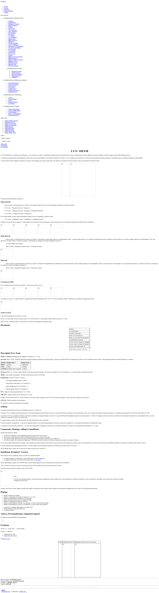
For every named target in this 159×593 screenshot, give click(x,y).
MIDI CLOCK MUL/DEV (15, 56)
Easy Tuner (11, 34)
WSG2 (10, 100)
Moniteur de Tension (13, 24)
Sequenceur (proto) (17, 71)
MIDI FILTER (9, 126)
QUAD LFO (11, 52)
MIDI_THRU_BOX (10, 132)
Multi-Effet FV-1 (16, 76)
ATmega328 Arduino (13, 109)
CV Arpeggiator (12, 37)
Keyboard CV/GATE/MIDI (15, 46)
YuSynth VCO (12, 86)
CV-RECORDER (13, 43)
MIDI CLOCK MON (10, 125)
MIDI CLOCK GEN (10, 123)
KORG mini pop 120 (14, 90)
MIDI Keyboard (12, 58)
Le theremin (11, 103)
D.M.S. (10, 97)
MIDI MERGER (9, 128)
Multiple (10, 27)
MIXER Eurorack (13, 62)
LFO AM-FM (12, 49)
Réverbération (12, 33)
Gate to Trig (11, 28)
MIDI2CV (11, 42)
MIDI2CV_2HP (12, 61)
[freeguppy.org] (5, 591)
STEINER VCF (12, 92)
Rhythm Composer (13, 65)
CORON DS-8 (12, 89)
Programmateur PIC (13, 115)
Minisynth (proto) (13, 102)
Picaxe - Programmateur (14, 113)
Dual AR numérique (17, 74)
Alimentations (12, 22)
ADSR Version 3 (12, 25)
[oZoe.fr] (3, 1)
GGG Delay (11, 87)
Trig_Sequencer (12, 30)
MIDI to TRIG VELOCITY (15, 59)
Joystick (10, 55)
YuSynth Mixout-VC (13, 83)
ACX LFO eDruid (13, 84)
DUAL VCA (11, 53)
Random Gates (12, 64)
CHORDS (14, 77)
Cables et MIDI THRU (14, 110)
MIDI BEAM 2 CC (10, 122)
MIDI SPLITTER (9, 131)
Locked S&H (11, 51)
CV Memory (11, 36)
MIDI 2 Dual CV (12, 40)
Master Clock (11, 39)
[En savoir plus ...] (23, 591)
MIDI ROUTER (9, 129)
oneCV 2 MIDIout (13, 45)
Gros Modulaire (12, 99)
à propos (10, 21)
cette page (41, 458)
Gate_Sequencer (12, 31)
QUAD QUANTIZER (14, 48)
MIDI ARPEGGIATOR (11, 121)
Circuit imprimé (12, 112)
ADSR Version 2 (16, 73)
